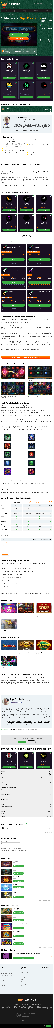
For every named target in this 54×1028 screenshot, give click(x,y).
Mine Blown (15, 861)
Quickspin (15, 940)
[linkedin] (11, 702)
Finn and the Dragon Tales (18, 876)
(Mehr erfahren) (42, 1025)
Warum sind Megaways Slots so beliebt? (10, 841)
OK (48, 1025)
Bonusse (46, 10)
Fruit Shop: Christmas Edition (8, 542)
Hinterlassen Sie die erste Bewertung (46, 21)
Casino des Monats (25, 972)
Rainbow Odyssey (51, 502)
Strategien (23, 977)
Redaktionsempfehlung (33, 251)
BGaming (15, 893)
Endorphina (15, 932)
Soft (22, 974)
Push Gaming (4, 668)
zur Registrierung (6, 251)
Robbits (14, 939)
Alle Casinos (26, 235)
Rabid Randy (15, 869)
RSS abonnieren (27, 1020)
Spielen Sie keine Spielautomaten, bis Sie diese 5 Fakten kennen (16, 846)
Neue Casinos (4, 970)
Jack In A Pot (39, 502)
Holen (13, 259)
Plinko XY (15, 892)
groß (29, 274)
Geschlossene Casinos (6, 975)
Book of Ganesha (16, 931)
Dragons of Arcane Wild (28, 502)
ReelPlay (20, 653)
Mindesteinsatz (5, 274)
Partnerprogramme (45, 970)
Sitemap (23, 982)
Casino (6, 10)
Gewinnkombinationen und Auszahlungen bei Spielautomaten (15, 850)
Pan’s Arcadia (16, 908)
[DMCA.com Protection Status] (25, 1016)
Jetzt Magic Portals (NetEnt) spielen (26, 357)
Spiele (15, 10)
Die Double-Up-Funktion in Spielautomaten (11, 848)
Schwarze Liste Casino (6, 973)
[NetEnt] (50, 774)
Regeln (2, 987)
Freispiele (25, 10)
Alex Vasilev (12, 729)
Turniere (36, 10)
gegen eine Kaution (6, 297)
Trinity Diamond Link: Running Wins (20, 923)
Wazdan (37, 653)
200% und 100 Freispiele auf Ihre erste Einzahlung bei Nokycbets (26, 953)
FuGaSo (14, 925)
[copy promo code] (46, 94)
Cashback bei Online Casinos (7, 844)
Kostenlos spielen (44, 611)
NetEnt (2, 616)
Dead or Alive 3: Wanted (18, 915)
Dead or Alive (5, 554)
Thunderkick (15, 909)
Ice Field (15, 884)
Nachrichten (24, 979)
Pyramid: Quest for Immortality (9, 545)
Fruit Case (4, 551)
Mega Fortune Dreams (7, 548)
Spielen (9, 77)
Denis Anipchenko (7, 127)
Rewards (3, 990)
